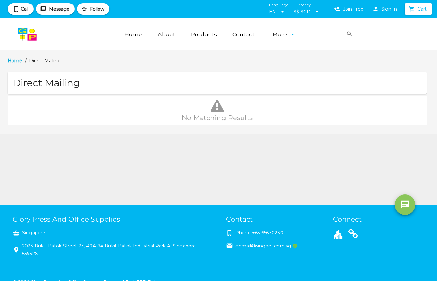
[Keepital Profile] (338, 234)
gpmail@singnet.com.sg (263, 246)
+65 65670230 (267, 233)
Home (15, 61)
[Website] (353, 235)
